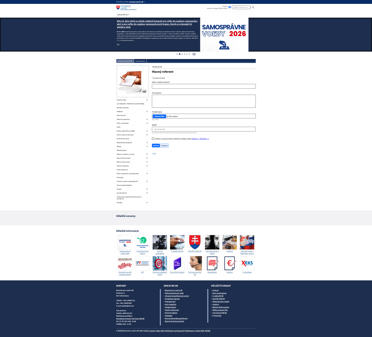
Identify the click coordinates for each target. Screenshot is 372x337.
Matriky (119, 146)
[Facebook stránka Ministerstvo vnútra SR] (230, 7)
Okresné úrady (121, 115)
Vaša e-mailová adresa (161, 82)
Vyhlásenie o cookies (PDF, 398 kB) (197, 331)
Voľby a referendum (123, 123)
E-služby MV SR (218, 296)
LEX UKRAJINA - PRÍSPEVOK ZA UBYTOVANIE (130, 104)
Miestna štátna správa (123, 162)
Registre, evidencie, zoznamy (125, 154)
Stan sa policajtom (219, 293)
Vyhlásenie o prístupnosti (174, 331)
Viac (118, 41)
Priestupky (120, 177)
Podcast (216, 290)
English (225, 6)
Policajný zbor (170, 302)
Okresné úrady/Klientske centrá (177, 296)
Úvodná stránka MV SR (125, 61)
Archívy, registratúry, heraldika (126, 131)
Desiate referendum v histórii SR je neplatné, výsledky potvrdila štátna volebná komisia (153, 23)
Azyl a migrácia (170, 304)
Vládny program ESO (220, 310)
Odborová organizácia (123, 119)
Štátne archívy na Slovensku (125, 135)
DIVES (118, 127)
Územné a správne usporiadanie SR (127, 181)
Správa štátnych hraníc (123, 158)
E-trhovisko (217, 316)
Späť (154, 153)
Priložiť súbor (157, 112)
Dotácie (119, 189)
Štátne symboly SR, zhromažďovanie (128, 174)
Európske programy (172, 299)
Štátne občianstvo (122, 170)
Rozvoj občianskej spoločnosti (176, 318)
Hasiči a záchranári (172, 310)
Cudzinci (216, 304)
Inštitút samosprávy (123, 166)
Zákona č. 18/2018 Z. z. (200, 139)
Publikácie (120, 111)
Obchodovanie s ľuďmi (221, 302)
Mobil (154, 125)
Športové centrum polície (174, 321)
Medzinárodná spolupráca (124, 142)
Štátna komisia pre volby (174, 293)
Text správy (157, 93)
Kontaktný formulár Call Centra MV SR (130, 319)
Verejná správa (140, 61)
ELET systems (150, 331)
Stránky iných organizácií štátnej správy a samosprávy (129, 198)
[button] (123, 14)
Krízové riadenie (171, 313)
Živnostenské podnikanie (124, 185)
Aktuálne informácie (123, 108)
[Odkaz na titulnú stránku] (127, 7)
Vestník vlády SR (122, 193)
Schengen (168, 316)
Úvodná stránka (121, 100)
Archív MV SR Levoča (123, 139)
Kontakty (119, 202)
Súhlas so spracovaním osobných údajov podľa (182, 139)
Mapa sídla (160, 331)
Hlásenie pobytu (122, 150)
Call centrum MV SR (220, 313)
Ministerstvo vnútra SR (173, 290)
